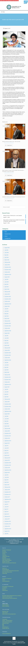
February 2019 (7, 457)
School (6, 236)
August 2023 (7, 333)
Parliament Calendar (6, 559)
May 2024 (6, 313)
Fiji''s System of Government (7, 586)
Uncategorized (7, 238)
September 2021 (8, 384)
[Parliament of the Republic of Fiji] (14, 7)
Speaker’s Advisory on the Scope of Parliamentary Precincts (13, 196)
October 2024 (7, 301)
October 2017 (7, 496)
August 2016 (7, 531)
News (6, 231)
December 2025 (8, 267)
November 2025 (8, 269)
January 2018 (7, 489)
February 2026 (7, 262)
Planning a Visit (5, 611)
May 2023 (6, 340)
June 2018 (7, 477)
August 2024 (7, 306)
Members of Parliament (6, 578)
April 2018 (6, 482)
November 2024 (8, 298)
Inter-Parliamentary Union (7, 572)
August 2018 (7, 472)
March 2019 (7, 455)
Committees (4, 619)
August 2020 (7, 413)
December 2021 (8, 377)
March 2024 (7, 318)
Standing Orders (5, 623)
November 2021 (8, 379)
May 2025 (6, 284)
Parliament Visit (8, 233)
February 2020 (7, 428)
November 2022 (8, 355)
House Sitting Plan (5, 581)
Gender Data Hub (5, 628)
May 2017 (6, 509)
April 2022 (6, 369)
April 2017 (6, 511)
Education (4, 557)
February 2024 (7, 320)
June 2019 (7, 448)
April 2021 (6, 396)
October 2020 (7, 408)
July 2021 (6, 389)
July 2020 (6, 416)
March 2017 (7, 514)
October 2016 (7, 526)
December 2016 (8, 521)
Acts (3, 625)
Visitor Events (5, 612)
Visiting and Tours (5, 556)
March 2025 (7, 289)
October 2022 (7, 357)
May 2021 (6, 394)
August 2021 (7, 386)
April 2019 (6, 452)
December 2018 (8, 462)
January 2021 (7, 401)
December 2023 (8, 323)
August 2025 (7, 276)
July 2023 (6, 335)
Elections (4, 589)
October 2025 (7, 272)
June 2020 (7, 418)
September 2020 (8, 411)
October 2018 (7, 467)
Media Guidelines (5, 606)
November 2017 (8, 494)
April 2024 (6, 316)
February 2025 (7, 291)
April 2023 (6, 342)
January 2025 (7, 294)
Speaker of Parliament (6, 549)
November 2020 (8, 406)
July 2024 (6, 308)
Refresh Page (26, 2)
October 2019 (7, 438)
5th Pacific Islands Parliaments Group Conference (12, 595)
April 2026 (6, 257)
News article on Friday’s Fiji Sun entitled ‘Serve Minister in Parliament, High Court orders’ (14, 220)
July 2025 (6, 279)
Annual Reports (5, 627)
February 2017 (7, 516)
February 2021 (7, 399)
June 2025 (7, 281)
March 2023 (7, 345)
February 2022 (7, 374)
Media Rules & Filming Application (9, 613)
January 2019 (7, 460)
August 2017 (7, 501)
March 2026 (7, 259)
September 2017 (8, 499)
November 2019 (8, 435)
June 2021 (7, 391)
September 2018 (8, 470)
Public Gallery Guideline (6, 560)
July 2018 (6, 474)
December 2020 (8, 404)
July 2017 (6, 504)
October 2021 (7, 382)
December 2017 (8, 492)
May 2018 (6, 479)
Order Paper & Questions (7, 621)
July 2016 (6, 533)
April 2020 (6, 423)
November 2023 (8, 325)
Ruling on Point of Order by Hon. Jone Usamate (11, 141)
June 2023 (7, 338)
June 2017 (7, 506)
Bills (3, 624)
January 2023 (7, 350)
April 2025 (6, 286)
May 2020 (6, 421)
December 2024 (8, 296)
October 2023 (7, 328)
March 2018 (7, 484)
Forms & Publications (6, 633)
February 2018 (7, 487)
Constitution (4, 587)
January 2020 (7, 430)
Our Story (4, 551)
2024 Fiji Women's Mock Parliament (9, 562)
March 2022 (7, 372)
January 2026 (7, 264)
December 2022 (8, 352)
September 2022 (8, 360)
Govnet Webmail (5, 569)
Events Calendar (5, 604)
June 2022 (7, 364)
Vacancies (4, 555)
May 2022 (6, 367)
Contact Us (4, 552)
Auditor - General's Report (7, 620)
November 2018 (8, 465)
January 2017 (7, 518)
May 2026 (6, 254)
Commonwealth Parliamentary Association (10, 570)
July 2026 (6, 250)
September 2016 (8, 528)
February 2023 (7, 347)
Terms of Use (9, 642)
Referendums (5, 590)
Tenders (3, 553)
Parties (3, 579)
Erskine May (4, 573)
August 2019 (7, 443)
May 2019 (6, 450)
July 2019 (6, 445)
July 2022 (6, 362)
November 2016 (8, 523)
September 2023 (8, 330)
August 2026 (7, 247)
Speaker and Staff (5, 561)
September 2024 (8, 303)
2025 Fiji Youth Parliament (7, 596)
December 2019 (8, 433)
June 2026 (7, 252)
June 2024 (7, 311)
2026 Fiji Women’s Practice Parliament (9, 598)
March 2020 (7, 426)
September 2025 (8, 274)
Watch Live (4, 568)
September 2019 (8, 440)
